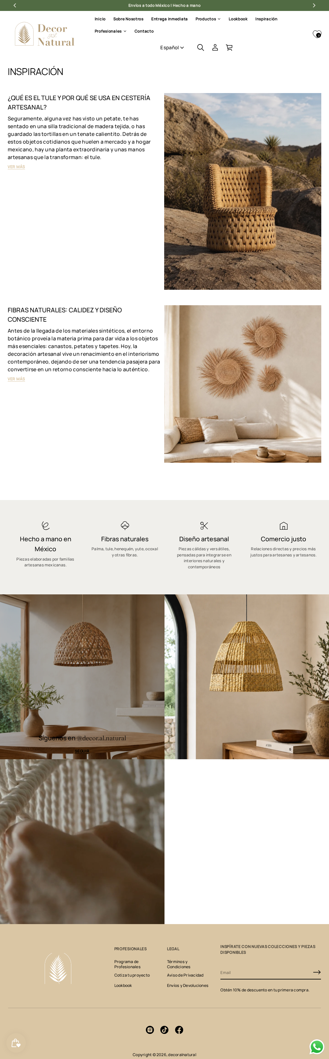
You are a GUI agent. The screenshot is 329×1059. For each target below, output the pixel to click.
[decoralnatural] (44, 34)
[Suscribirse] (317, 972)
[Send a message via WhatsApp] (317, 1047)
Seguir (82, 751)
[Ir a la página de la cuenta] (215, 47)
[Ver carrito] (229, 47)
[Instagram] (150, 1030)
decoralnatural (182, 1054)
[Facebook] (179, 1030)
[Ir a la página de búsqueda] (200, 47)
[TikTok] (164, 1030)
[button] (200, 47)
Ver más (16, 166)
